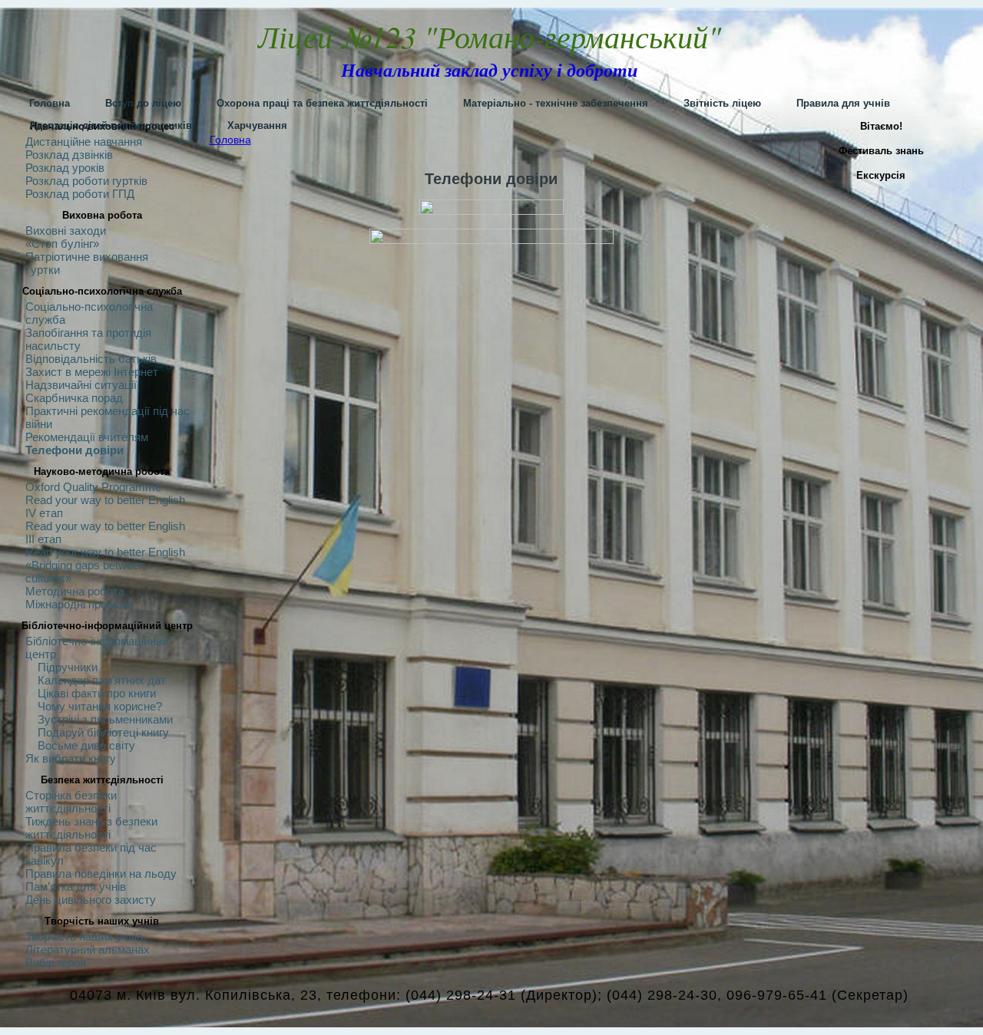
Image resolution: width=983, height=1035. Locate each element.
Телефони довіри (74, 450)
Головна (230, 139)
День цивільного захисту (90, 899)
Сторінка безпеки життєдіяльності (71, 802)
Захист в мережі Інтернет (91, 371)
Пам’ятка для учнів (75, 886)
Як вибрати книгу (70, 758)
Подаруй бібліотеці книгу (103, 732)
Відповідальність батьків (91, 358)
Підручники (68, 667)
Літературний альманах (87, 949)
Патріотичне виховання (86, 256)
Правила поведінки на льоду (101, 873)
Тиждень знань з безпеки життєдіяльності (91, 828)
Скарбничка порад (74, 397)
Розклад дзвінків (69, 154)
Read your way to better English (105, 552)
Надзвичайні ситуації (81, 384)
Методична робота (74, 591)
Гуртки (42, 269)
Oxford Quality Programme (93, 486)
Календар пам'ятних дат (102, 680)
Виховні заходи (65, 230)
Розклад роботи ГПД (79, 193)
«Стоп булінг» (62, 243)
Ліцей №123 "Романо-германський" (489, 36)
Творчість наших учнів (84, 936)
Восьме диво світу (86, 745)
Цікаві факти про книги (97, 693)
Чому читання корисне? (100, 706)
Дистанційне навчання (83, 141)
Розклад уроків (64, 167)
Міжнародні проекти (77, 604)
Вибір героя (55, 962)
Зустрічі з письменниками (105, 719)
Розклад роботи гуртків (86, 180)
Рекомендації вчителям (86, 436)
